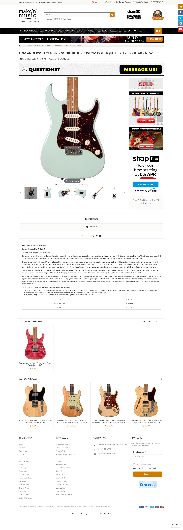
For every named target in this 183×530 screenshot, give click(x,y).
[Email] (100, 236)
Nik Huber (59, 474)
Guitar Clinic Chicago (26, 498)
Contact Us (92, 227)
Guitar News (104, 507)
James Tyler (60, 471)
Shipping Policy (24, 485)
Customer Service (25, 458)
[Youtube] (180, 29)
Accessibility (49, 507)
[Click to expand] (72, 130)
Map (36, 22)
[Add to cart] (31, 366)
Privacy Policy (24, 481)
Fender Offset (61, 464)
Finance (21, 464)
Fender (58, 461)
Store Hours (23, 454)
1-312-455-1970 (26, 22)
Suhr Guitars (60, 491)
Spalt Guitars (60, 488)
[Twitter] (180, 18)
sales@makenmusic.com (106, 454)
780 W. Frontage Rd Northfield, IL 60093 (112, 444)
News (21, 444)
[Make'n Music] (27, 8)
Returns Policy (24, 488)
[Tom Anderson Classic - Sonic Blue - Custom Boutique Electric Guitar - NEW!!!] (31, 193)
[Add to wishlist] (40, 366)
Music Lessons (24, 474)
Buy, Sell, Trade (24, 461)
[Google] (94, 236)
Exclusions (22, 491)
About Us (22, 448)
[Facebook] (180, 12)
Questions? (91, 219)
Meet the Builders (62, 444)
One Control (60, 478)
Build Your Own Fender (79, 507)
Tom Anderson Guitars (31, 322)
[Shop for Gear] (180, 6)
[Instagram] (180, 23)
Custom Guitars (93, 507)
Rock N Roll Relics (62, 485)
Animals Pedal (61, 451)
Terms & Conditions (25, 478)
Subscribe (148, 474)
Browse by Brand (62, 448)
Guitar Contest (24, 495)
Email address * (139, 452)
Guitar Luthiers (24, 471)
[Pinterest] (97, 236)
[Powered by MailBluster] (148, 484)
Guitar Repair (23, 468)
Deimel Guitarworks (63, 458)
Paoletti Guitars (61, 481)
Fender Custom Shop (63, 468)
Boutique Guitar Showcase (65, 454)
